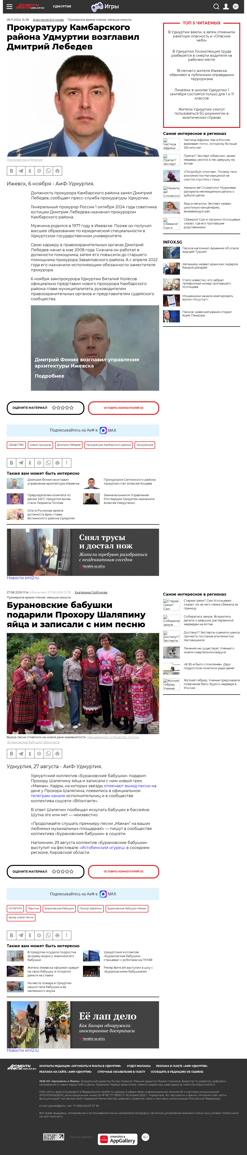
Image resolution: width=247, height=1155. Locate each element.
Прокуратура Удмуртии (24, 159)
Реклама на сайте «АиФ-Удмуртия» (65, 1071)
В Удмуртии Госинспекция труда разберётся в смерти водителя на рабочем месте (201, 55)
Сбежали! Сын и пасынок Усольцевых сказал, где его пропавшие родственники (212, 223)
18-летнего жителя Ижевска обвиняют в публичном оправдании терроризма (202, 75)
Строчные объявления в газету (121, 1071)
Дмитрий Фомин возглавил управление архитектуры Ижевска (87, 363)
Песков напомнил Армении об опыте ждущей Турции (210, 250)
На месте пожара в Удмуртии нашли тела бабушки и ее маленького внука (49, 987)
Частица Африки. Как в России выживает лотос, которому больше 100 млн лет (210, 143)
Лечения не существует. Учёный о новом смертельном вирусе (209, 650)
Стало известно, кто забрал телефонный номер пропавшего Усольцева (206, 283)
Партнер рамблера (80, 1136)
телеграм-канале (48, 795)
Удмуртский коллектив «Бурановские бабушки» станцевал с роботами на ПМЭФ (128, 956)
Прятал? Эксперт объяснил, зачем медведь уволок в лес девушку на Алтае (209, 159)
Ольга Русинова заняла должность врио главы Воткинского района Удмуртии (51, 514)
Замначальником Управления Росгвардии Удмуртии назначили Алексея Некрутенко (129, 499)
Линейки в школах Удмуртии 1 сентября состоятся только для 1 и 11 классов (202, 94)
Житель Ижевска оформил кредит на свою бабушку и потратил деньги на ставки (53, 971)
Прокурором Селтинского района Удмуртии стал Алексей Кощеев (130, 481)
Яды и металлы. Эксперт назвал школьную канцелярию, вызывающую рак (207, 207)
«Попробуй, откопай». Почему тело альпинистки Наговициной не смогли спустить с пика (210, 175)
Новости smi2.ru (23, 578)
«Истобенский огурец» (102, 847)
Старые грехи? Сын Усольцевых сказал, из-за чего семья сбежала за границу (211, 604)
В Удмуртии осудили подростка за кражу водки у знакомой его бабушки (51, 956)
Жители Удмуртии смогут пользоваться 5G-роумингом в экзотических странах (202, 113)
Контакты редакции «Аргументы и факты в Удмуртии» (80, 1066)
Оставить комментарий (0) (124, 408)
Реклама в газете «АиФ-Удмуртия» (182, 1066)
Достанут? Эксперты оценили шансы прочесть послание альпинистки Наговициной (212, 636)
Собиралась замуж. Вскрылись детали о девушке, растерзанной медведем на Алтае (208, 620)
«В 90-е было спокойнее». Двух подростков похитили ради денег (209, 666)
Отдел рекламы (139, 1066)
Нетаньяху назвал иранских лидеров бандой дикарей (210, 266)
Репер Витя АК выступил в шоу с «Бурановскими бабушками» (128, 969)
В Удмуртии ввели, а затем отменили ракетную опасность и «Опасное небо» (201, 36)
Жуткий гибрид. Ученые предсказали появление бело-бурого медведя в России (212, 684)
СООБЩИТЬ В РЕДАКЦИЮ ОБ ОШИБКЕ (177, 1071)
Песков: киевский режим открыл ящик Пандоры (207, 313)
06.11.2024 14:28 (18, 19)
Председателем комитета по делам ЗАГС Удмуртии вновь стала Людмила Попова (49, 499)
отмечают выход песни (127, 786)
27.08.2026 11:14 (17, 592)
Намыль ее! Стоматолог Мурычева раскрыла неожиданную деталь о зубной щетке (210, 191)
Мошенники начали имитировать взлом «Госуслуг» (207, 297)
